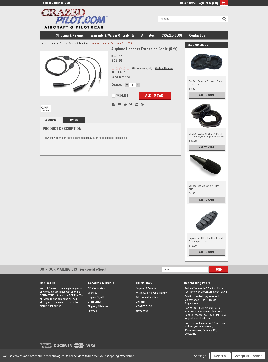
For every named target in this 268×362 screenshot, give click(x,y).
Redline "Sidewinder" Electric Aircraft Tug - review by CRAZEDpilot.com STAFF (206, 290)
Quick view (206, 74)
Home (43, 43)
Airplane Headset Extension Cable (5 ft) (112, 43)
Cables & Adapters (78, 43)
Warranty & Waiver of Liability (112, 35)
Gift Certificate (187, 3)
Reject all (220, 356)
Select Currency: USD (57, 3)
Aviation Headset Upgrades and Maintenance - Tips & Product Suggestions (202, 300)
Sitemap (92, 311)
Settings (200, 356)
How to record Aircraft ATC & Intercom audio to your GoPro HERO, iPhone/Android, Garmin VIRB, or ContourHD (205, 328)
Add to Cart (206, 95)
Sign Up (213, 3)
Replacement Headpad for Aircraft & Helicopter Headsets (206, 240)
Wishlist (92, 292)
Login (201, 3)
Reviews (74, 119)
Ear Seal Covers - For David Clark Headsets (205, 83)
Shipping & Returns (70, 35)
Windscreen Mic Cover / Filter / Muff (204, 187)
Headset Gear (58, 43)
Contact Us (197, 35)
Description (51, 119)
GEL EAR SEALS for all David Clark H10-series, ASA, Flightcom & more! (206, 135)
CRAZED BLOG (172, 35)
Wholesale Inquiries (147, 297)
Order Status (95, 302)
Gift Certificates (96, 288)
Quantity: (116, 84)
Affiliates (148, 35)
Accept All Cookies (248, 356)
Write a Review (164, 68)
